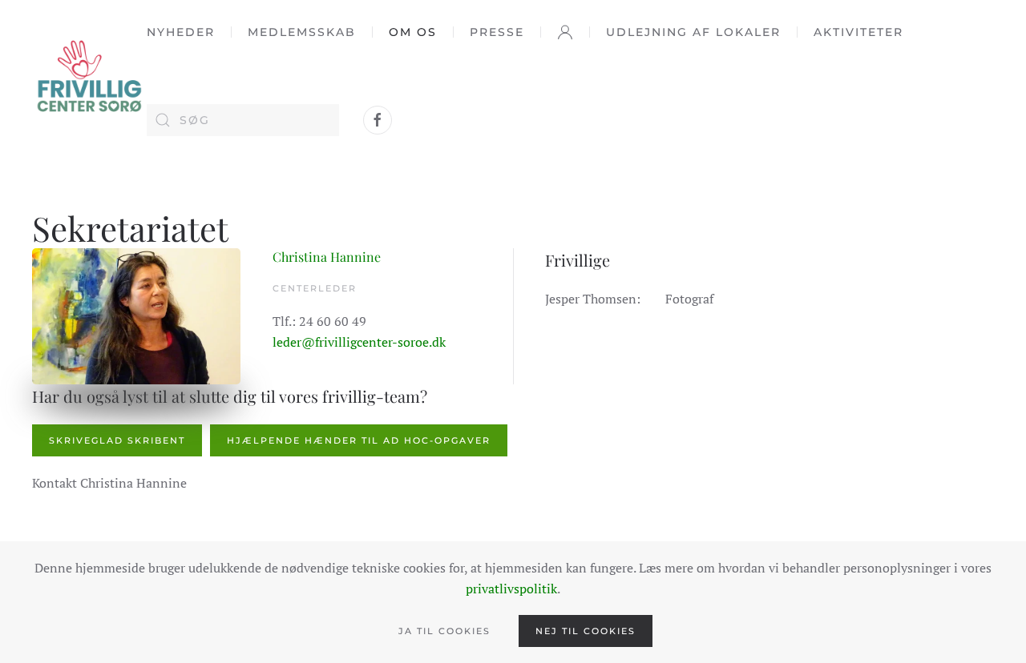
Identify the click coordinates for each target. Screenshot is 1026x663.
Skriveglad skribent (117, 440)
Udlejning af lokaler (693, 32)
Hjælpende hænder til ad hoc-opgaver (359, 440)
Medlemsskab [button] (302, 32)
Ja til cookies (444, 631)
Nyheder (181, 32)
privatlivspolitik (511, 588)
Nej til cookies (585, 631)
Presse (497, 32)
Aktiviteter (858, 32)
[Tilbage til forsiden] (89, 76)
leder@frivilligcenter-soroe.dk (359, 342)
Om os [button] (413, 32)
